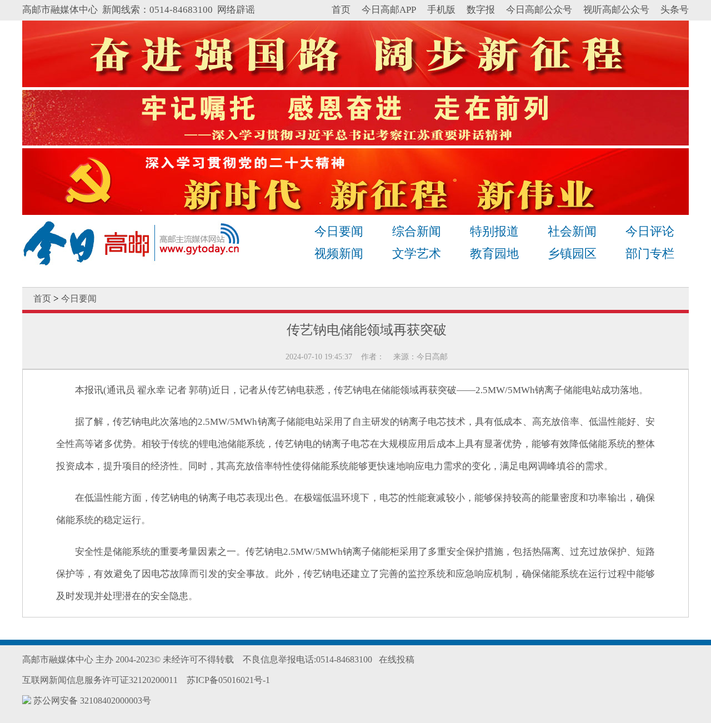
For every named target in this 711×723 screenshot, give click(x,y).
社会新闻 (572, 231)
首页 (341, 9)
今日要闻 (338, 231)
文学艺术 (416, 253)
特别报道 (494, 231)
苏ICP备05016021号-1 (228, 680)
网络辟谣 (236, 9)
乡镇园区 (572, 253)
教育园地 (494, 253)
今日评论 (649, 231)
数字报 (481, 9)
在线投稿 (396, 659)
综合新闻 (416, 231)
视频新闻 (338, 253)
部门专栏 (649, 253)
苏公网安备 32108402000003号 (91, 700)
